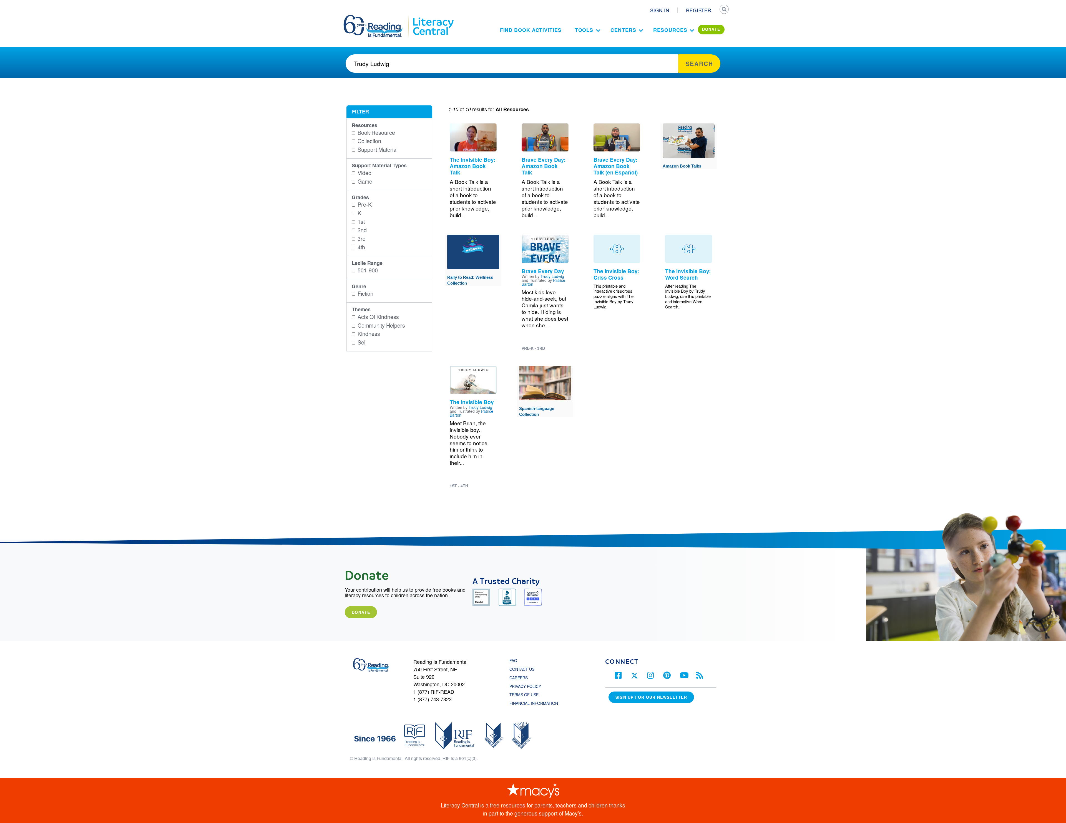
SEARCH (724, 10)
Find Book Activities (531, 30)
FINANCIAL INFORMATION (533, 703)
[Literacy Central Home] (433, 17)
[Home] (376, 17)
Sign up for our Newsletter (651, 697)
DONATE (711, 29)
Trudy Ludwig (552, 276)
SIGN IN (659, 10)
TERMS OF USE (526, 694)
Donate (361, 612)
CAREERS (518, 677)
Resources (670, 30)
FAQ (513, 660)
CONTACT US (523, 669)
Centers (623, 30)
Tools (584, 30)
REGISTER (698, 10)
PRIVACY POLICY (525, 686)
